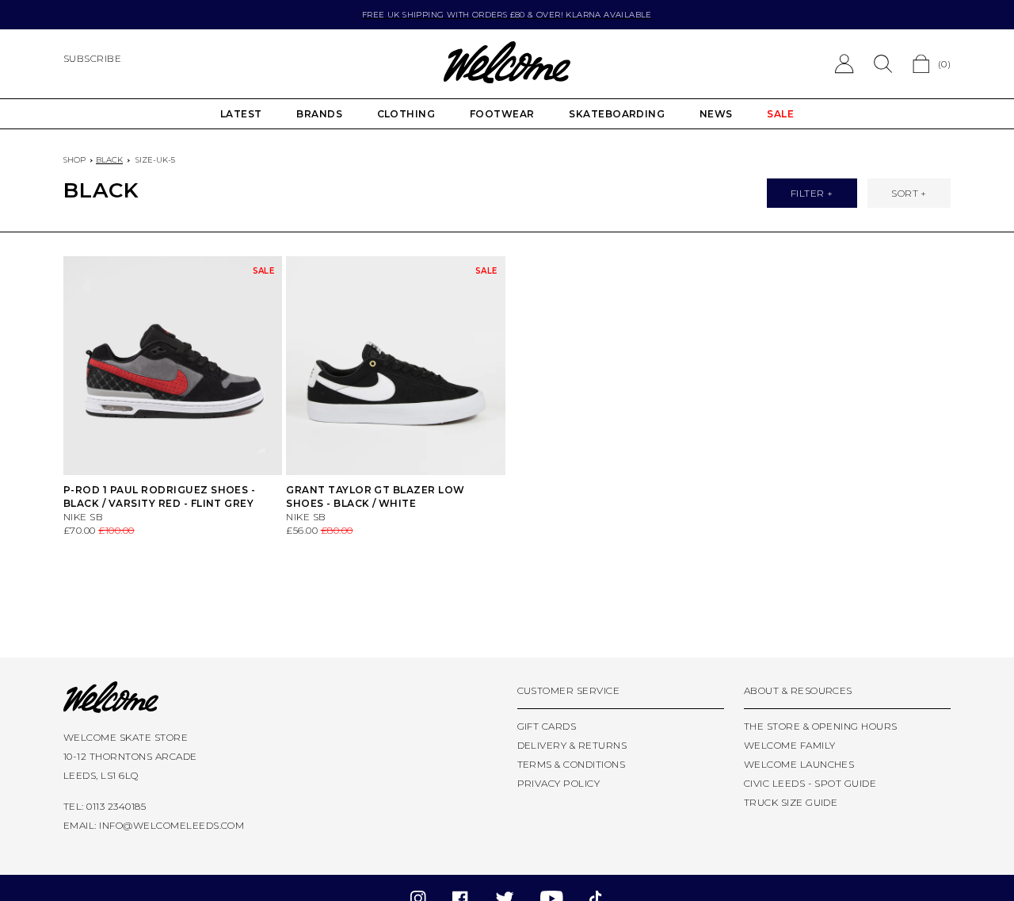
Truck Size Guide (791, 802)
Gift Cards (547, 726)
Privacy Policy (558, 783)
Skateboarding (617, 114)
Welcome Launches (799, 764)
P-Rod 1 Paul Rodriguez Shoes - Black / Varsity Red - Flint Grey (159, 496)
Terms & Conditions (571, 764)
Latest (241, 114)
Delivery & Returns (572, 745)
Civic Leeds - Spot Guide (810, 783)
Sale (780, 114)
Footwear (502, 114)
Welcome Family (790, 745)
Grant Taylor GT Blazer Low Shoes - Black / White (375, 496)
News (716, 114)
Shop (74, 160)
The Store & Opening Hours (821, 726)
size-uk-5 (155, 160)
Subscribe (92, 58)
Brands (319, 114)
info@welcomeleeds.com (171, 825)
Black (109, 160)
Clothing (406, 114)
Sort (904, 193)
